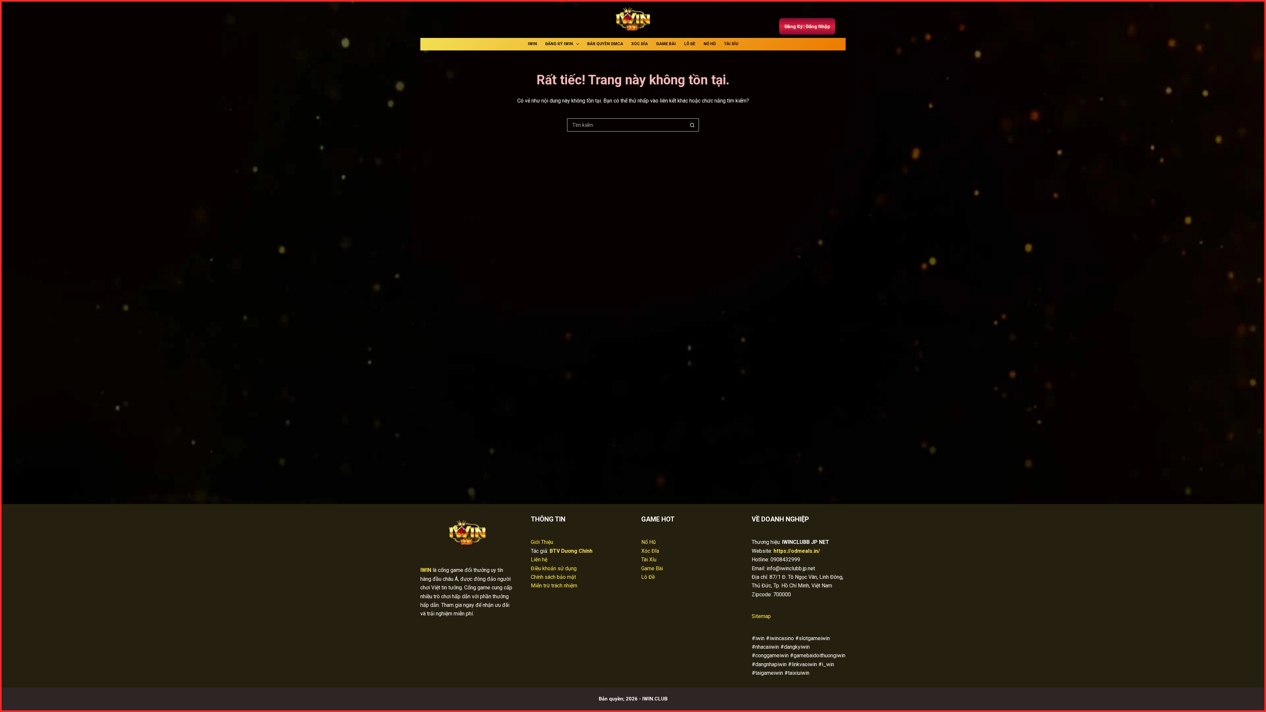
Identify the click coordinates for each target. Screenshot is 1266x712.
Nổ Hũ (710, 44)
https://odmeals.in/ (796, 551)
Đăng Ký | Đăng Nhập (807, 26)
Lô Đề (689, 44)
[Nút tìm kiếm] (692, 125)
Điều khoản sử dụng (554, 568)
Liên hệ (539, 559)
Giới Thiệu (542, 542)
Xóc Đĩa (639, 44)
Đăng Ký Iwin (559, 44)
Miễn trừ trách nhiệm (554, 585)
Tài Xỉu (731, 44)
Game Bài (666, 44)
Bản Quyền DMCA (605, 44)
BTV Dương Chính (571, 551)
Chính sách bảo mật (553, 577)
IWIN (532, 44)
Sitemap (761, 616)
